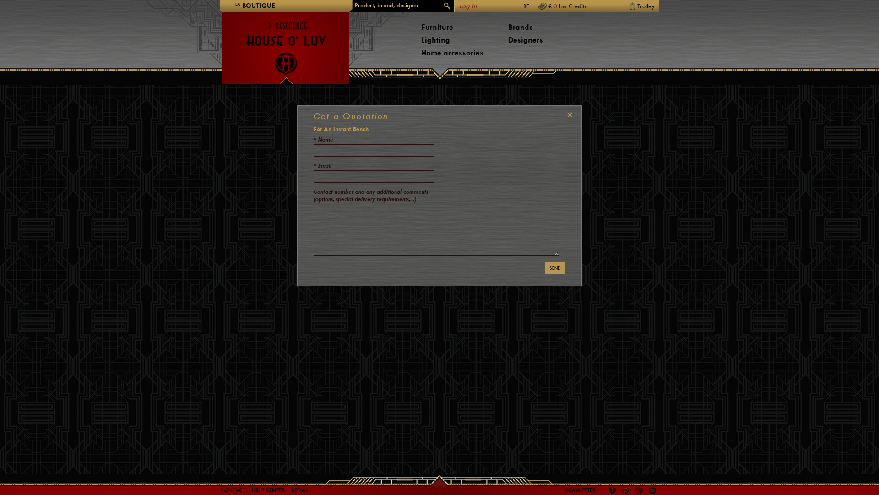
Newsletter (580, 490)
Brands (520, 27)
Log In (468, 6)
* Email (322, 165)
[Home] (285, 44)
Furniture (437, 27)
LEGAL (300, 490)
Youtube (652, 490)
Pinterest (626, 490)
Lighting (435, 40)
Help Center (268, 490)
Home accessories (452, 53)
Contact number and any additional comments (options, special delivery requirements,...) (371, 195)
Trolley (646, 6)
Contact (232, 490)
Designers (525, 40)
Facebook (613, 490)
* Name (323, 139)
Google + (640, 491)
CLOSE (567, 115)
